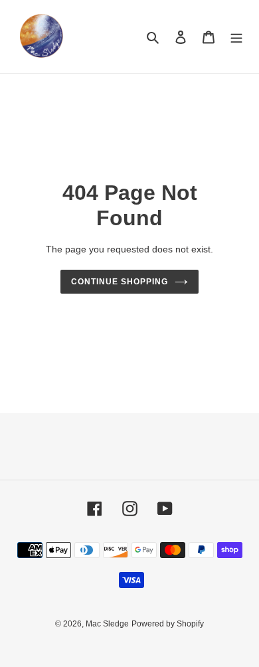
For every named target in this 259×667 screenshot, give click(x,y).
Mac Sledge (107, 623)
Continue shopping (119, 281)
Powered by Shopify (167, 623)
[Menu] (236, 37)
